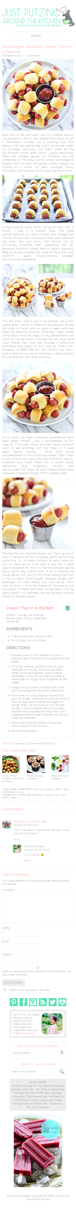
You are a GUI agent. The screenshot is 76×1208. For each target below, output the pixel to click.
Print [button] (68, 609)
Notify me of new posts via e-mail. (29, 990)
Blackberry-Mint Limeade (59, 777)
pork (14, 798)
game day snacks (43, 795)
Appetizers (25, 789)
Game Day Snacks (43, 789)
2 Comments (33, 56)
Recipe (8, 743)
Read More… (29, 1033)
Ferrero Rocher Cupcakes (35, 777)
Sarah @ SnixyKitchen (27, 821)
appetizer (25, 795)
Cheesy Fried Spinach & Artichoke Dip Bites (13, 778)
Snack (20, 792)
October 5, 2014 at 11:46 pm (26, 825)
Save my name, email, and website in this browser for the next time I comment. (36, 973)
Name (6, 927)
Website (7, 954)
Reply (17, 839)
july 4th (60, 795)
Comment (9, 889)
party (6, 798)
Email (6, 941)
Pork (59, 789)
